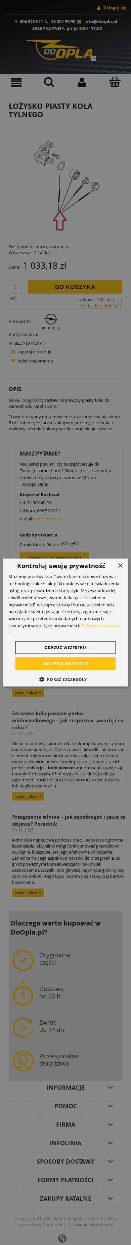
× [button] (120, 565)
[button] (65, 679)
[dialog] (65, 623)
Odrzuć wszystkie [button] (65, 647)
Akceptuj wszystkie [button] (65, 663)
